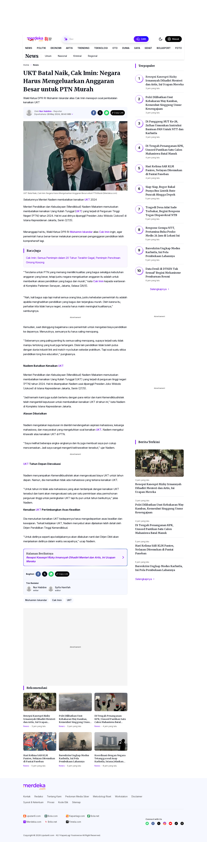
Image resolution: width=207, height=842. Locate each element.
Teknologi (101, 48)
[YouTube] (170, 823)
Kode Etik (63, 802)
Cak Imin (104, 231)
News (28, 48)
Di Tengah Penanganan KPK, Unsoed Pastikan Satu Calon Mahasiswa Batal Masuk (110, 719)
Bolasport (164, 48)
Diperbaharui (52, 114)
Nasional (62, 56)
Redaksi (38, 796)
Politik (41, 48)
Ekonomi (56, 48)
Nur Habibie (45, 111)
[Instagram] (164, 823)
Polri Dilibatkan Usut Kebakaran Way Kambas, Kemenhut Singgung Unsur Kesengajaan (75, 719)
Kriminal (77, 56)
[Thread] (182, 823)
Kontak (27, 796)
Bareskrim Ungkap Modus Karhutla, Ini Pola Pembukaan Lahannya (74, 758)
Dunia (125, 48)
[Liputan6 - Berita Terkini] (34, 786)
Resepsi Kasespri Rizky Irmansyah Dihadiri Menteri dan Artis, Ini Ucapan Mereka (39, 719)
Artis (69, 48)
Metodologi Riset (102, 796)
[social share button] (93, 112)
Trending (83, 48)
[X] (158, 823)
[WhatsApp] (147, 823)
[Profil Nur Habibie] (29, 113)
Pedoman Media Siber (77, 796)
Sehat (148, 48)
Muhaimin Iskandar (81, 231)
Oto (115, 48)
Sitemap (76, 802)
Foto (178, 48)
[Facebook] (153, 823)
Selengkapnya (158, 289)
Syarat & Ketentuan (33, 802)
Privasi (50, 802)
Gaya (137, 48)
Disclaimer (136, 796)
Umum (48, 56)
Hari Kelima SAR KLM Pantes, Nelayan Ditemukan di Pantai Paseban (39, 758)
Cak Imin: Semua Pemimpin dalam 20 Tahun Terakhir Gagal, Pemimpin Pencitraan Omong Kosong (73, 260)
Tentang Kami (54, 796)
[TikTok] (176, 823)
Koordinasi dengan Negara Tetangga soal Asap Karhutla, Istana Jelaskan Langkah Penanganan (109, 758)
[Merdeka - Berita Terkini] (39, 39)
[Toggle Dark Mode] (160, 39)
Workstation (121, 796)
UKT (87, 199)
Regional (92, 56)
